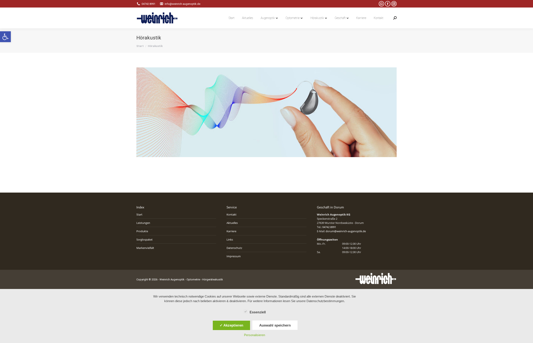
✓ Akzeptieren (231, 325)
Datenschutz (234, 248)
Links (230, 239)
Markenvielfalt (145, 248)
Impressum (234, 256)
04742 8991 (148, 3)
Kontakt (232, 214)
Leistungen (143, 223)
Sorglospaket (144, 239)
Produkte (142, 231)
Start (139, 214)
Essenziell (258, 312)
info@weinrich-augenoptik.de (182, 3)
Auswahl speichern (275, 325)
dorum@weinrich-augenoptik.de (346, 231)
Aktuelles (232, 223)
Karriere (231, 231)
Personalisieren (254, 335)
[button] (5, 36)
